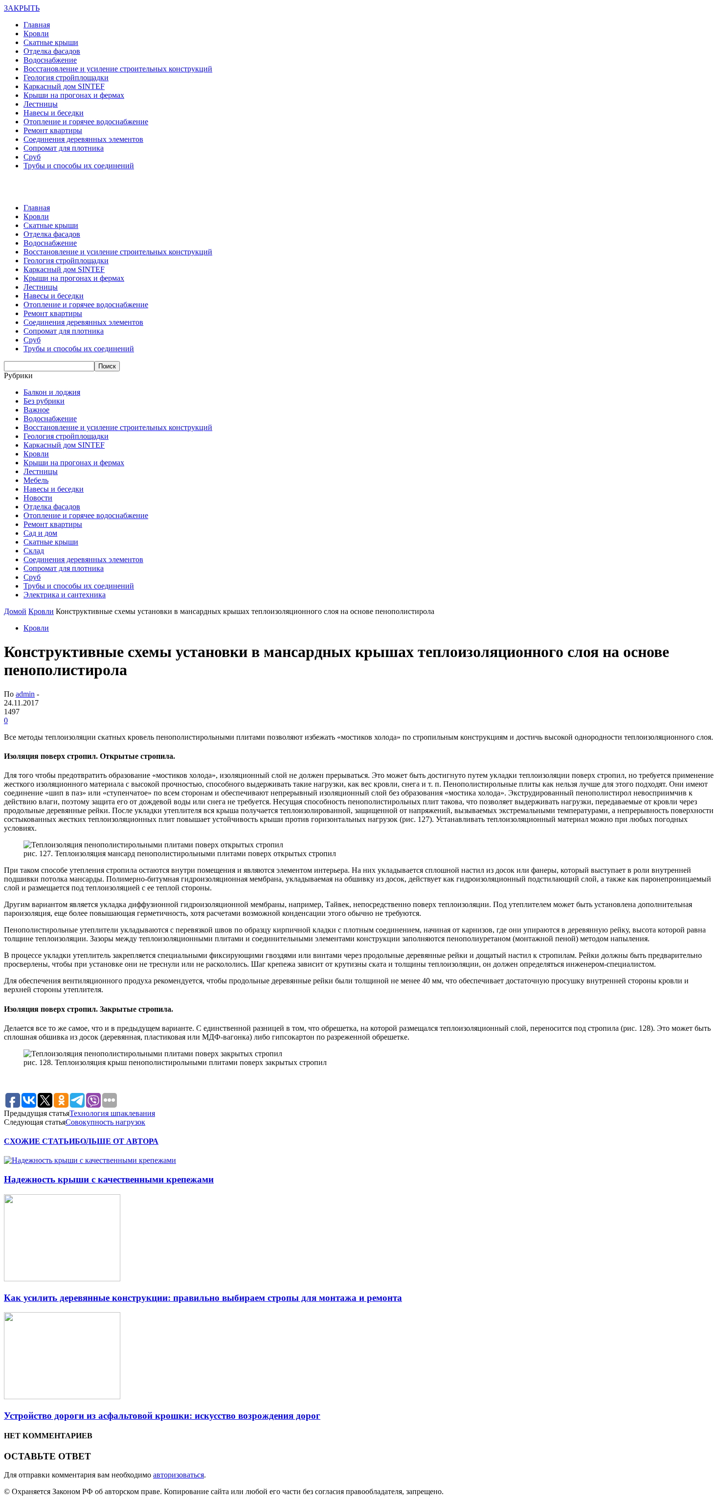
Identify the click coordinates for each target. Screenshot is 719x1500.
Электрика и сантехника (64, 595)
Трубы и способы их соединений (78, 165)
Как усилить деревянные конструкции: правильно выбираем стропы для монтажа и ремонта (203, 1298)
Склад (33, 550)
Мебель (35, 480)
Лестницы (40, 104)
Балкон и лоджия (51, 392)
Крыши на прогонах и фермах (73, 95)
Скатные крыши (50, 42)
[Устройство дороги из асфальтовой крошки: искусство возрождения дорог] (62, 1396)
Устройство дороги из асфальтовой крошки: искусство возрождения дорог (162, 1415)
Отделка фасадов (51, 51)
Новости (37, 498)
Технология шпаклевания (112, 1113)
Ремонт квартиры (52, 130)
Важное (36, 410)
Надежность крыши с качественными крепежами (109, 1179)
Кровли (36, 33)
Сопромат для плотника (63, 148)
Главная (36, 25)
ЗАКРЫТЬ (22, 8)
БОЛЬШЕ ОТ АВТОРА (116, 1141)
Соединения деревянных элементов (83, 139)
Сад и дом (40, 533)
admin (25, 694)
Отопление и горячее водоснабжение (85, 121)
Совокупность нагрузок (105, 1122)
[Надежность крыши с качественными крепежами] (90, 1160)
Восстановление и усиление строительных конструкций (117, 69)
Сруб (32, 157)
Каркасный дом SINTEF (64, 86)
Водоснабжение (50, 60)
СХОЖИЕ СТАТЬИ (39, 1141)
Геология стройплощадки (66, 77)
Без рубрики (44, 401)
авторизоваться (178, 1475)
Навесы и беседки (53, 113)
